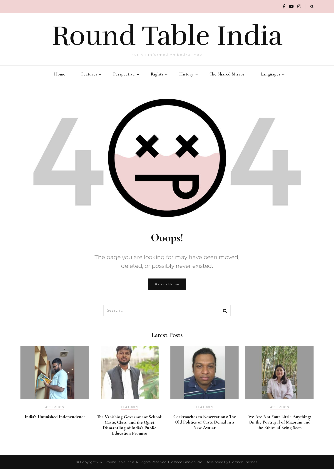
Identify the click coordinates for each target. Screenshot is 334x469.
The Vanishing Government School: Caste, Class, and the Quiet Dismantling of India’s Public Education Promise (129, 425)
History (186, 74)
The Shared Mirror (226, 74)
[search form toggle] (312, 7)
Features (89, 74)
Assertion (54, 407)
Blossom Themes (243, 462)
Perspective (124, 74)
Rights (157, 74)
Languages (270, 74)
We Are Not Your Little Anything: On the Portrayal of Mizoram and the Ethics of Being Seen (279, 422)
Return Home (167, 284)
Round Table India (167, 36)
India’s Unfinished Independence (54, 416)
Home (59, 74)
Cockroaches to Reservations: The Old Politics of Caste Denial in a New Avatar (204, 422)
